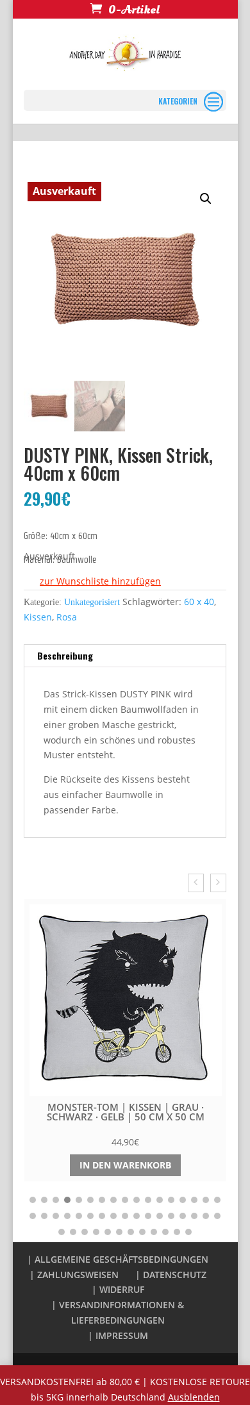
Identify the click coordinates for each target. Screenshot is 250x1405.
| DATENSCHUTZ (170, 1274)
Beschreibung (65, 655)
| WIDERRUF (118, 1289)
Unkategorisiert (92, 602)
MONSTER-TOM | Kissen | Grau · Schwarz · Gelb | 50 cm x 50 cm (125, 1112)
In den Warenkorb (125, 1165)
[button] (92, 582)
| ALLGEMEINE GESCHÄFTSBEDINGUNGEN (117, 1259)
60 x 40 (199, 601)
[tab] (125, 656)
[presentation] (196, 883)
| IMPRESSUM (118, 1335)
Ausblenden (194, 1397)
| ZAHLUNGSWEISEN (74, 1274)
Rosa (66, 617)
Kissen (38, 617)
